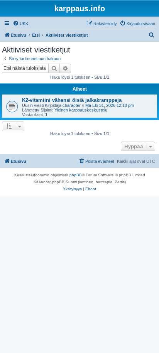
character (72, 105)
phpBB (75, 175)
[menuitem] (20, 23)
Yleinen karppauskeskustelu (80, 110)
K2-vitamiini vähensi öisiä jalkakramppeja (72, 100)
